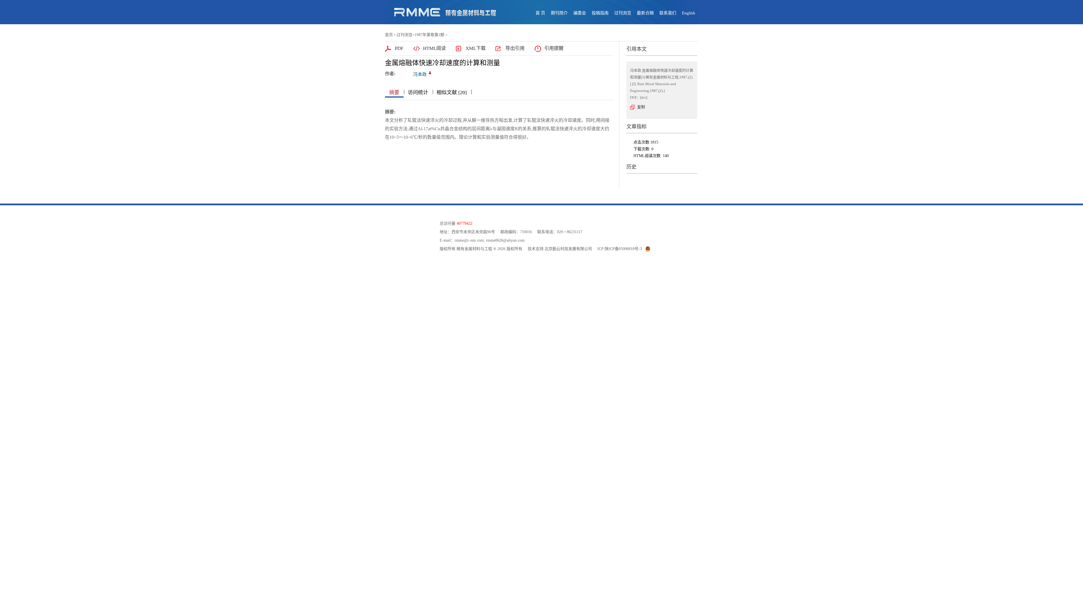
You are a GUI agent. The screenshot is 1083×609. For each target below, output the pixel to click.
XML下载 (476, 48)
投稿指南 (600, 13)
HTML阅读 (434, 48)
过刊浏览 (622, 13)
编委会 (579, 13)
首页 (389, 35)
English (688, 13)
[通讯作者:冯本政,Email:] (430, 72)
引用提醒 (553, 48)
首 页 (540, 13)
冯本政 (420, 74)
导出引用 (515, 48)
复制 (641, 107)
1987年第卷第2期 (429, 35)
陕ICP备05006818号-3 (623, 249)
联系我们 (667, 13)
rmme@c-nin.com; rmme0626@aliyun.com (490, 240)
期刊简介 (559, 13)
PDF (399, 48)
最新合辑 (645, 13)
